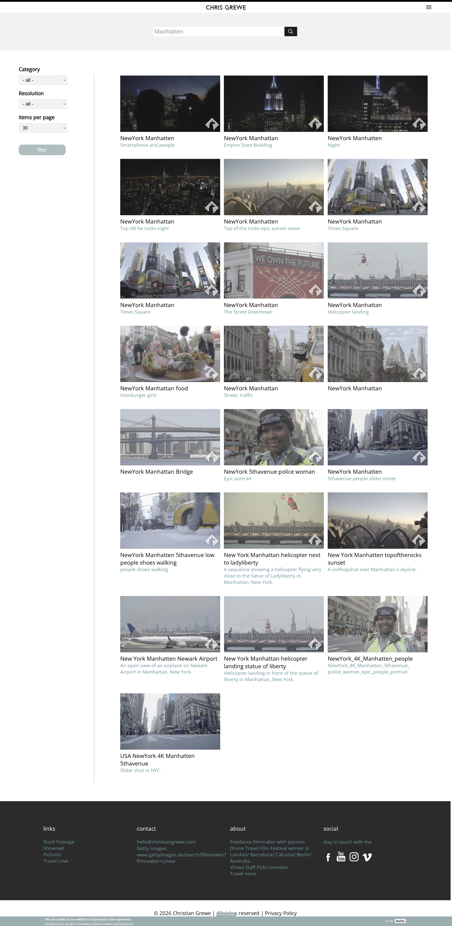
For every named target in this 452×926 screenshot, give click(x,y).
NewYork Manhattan (251, 138)
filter (42, 150)
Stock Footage (58, 842)
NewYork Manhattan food (154, 388)
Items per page (37, 117)
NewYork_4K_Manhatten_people (370, 658)
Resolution (31, 93)
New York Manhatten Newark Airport (168, 658)
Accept (389, 921)
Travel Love (55, 861)
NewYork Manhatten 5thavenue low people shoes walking (167, 558)
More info (128, 923)
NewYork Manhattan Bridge (156, 471)
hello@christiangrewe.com (166, 842)
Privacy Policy (281, 913)
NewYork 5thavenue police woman (269, 471)
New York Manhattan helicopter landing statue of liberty (265, 662)
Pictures (52, 854)
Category (29, 69)
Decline (400, 921)
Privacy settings (226, 914)
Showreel (53, 848)
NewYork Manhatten (147, 138)
